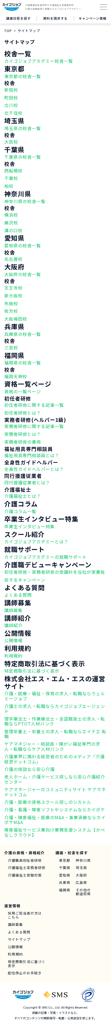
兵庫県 (64, 883)
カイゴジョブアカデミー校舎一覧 (38, 61)
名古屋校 (13, 259)
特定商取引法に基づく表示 (31, 671)
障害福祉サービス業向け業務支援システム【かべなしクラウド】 (54, 832)
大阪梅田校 (15, 318)
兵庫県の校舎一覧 (22, 334)
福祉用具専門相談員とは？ (31, 455)
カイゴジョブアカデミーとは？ (36, 541)
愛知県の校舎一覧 (22, 245)
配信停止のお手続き (25, 973)
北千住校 (13, 113)
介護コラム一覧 (20, 511)
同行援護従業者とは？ (27, 482)
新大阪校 (13, 295)
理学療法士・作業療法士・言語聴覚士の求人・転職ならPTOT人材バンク (54, 721)
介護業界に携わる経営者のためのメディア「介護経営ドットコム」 (54, 759)
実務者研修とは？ (22, 434)
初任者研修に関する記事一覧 (34, 405)
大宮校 (11, 141)
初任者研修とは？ (22, 412)
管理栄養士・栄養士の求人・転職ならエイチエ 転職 (55, 733)
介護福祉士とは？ (22, 496)
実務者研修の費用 (22, 442)
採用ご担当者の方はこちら (25, 915)
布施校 (11, 303)
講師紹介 (13, 625)
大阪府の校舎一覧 (22, 274)
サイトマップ (19, 939)
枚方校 (11, 311)
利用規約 (13, 655)
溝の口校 (13, 230)
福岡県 (64, 890)
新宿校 (11, 89)
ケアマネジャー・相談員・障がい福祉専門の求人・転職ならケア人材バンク (52, 746)
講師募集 (13, 610)
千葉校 (11, 178)
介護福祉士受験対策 (25, 875)
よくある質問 (18, 595)
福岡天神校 (15, 376)
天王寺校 (13, 287)
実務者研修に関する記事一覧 (34, 426)
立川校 (11, 105)
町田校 (11, 97)
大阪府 (81, 875)
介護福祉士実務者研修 (27, 868)
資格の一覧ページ (22, 391)
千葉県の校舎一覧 (22, 157)
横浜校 (11, 214)
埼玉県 (81, 868)
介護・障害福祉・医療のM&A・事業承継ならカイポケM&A (55, 819)
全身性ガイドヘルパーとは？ (34, 469)
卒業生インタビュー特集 (29, 526)
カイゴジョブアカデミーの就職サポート (45, 557)
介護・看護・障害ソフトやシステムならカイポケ (54, 809)
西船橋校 (13, 170)
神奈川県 (83, 861)
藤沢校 (11, 222)
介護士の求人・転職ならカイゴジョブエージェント (54, 708)
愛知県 (64, 875)
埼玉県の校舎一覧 (22, 128)
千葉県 (64, 868)
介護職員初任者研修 (25, 861)
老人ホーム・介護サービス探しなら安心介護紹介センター (54, 779)
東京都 (64, 861)
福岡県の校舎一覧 (22, 362)
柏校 (8, 186)
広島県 (81, 883)
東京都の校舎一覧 (22, 76)
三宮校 (11, 347)
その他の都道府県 (83, 892)
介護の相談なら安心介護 (29, 769)
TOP (8, 30)
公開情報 (13, 640)
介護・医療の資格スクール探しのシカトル (47, 802)
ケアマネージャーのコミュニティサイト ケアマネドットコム (55, 791)
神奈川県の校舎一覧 (25, 201)
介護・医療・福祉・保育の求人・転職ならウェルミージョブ (54, 695)
